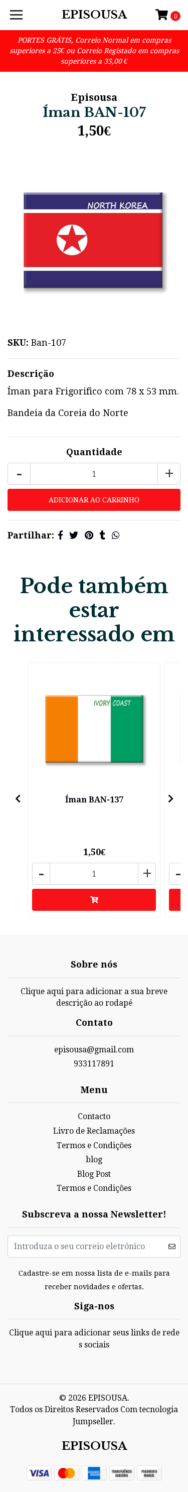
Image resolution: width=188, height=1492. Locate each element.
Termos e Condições (94, 1145)
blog (94, 1159)
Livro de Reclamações (94, 1131)
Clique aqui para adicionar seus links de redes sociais (94, 1338)
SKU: (18, 342)
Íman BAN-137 (94, 799)
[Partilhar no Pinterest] (89, 535)
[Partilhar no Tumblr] (102, 535)
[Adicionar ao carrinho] (94, 900)
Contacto (94, 1116)
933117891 (94, 1063)
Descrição (31, 373)
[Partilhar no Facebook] (60, 535)
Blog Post (94, 1174)
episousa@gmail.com (94, 1049)
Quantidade (94, 452)
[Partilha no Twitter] (73, 535)
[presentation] (18, 799)
